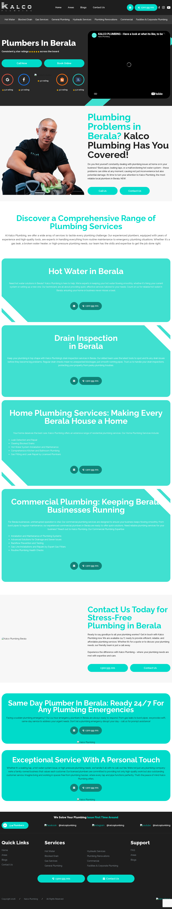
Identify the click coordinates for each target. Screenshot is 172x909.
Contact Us (99, 7)
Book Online (64, 63)
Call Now (22, 63)
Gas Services (41, 19)
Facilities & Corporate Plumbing (151, 19)
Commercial (127, 19)
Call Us (103, 190)
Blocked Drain (25, 19)
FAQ (133, 850)
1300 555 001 (147, 7)
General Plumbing (61, 19)
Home (58, 7)
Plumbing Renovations (106, 19)
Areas (71, 7)
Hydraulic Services (82, 19)
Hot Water (10, 19)
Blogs (83, 7)
